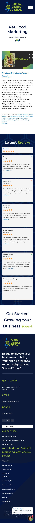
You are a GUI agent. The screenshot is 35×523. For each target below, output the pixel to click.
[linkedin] (12, 420)
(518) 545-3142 (7, 413)
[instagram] (8, 420)
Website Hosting (23, 118)
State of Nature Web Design (15, 75)
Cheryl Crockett (8, 230)
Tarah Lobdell (7, 181)
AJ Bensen (6, 205)
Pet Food (20, 114)
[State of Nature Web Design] (17, 60)
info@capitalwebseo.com (10, 401)
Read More (4, 123)
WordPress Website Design (8, 120)
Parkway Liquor (8, 254)
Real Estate (25, 114)
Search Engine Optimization (9, 118)
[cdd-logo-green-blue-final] (13, 2)
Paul (4, 157)
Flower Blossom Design (10, 279)
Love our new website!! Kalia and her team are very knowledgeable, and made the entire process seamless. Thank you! (17, 288)
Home (11, 37)
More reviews (18, 301)
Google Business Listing (16, 116)
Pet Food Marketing (28, 116)
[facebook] (4, 420)
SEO (17, 118)
